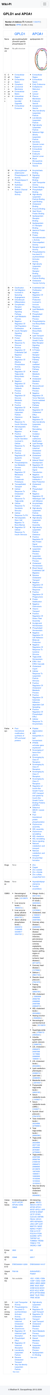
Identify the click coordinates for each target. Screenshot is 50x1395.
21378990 (36, 970)
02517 (32, 1257)
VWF (39, 1245)
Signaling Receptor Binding (35, 177)
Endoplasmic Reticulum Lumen (37, 89)
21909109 (36, 1161)
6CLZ (37, 1290)
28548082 (36, 1147)
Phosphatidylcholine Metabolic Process (21, 465)
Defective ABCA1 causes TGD (38, 810)
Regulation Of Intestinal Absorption (20, 1345)
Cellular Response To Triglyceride (20, 498)
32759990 (36, 1125)
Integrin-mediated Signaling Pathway (35, 365)
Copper (35, 867)
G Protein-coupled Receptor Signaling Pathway (36, 355)
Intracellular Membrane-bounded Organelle (19, 100)
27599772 (40, 1032)
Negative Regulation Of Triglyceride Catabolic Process (20, 386)
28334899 (36, 1013)
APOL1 (38, 1209)
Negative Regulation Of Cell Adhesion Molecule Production (37, 637)
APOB (32, 1207)
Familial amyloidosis (37, 887)
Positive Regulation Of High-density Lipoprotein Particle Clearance (20, 411)
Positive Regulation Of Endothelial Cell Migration (21, 351)
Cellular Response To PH (21, 514)
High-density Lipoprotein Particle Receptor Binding (37, 269)
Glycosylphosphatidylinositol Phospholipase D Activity (21, 174)
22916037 (37, 1082)
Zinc (34, 865)
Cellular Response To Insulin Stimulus (21, 421)
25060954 (37, 1018)
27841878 (36, 982)
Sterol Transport (38, 1335)
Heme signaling (38, 841)
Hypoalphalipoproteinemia (38, 882)
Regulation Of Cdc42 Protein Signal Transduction (37, 468)
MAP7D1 (33, 1226)
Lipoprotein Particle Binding (38, 277)
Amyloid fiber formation (37, 859)
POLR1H (33, 1233)
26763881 (36, 1149)
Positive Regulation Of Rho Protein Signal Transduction (37, 542)
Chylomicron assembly (37, 825)
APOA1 (37, 33)
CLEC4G (33, 1216)
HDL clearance (38, 836)
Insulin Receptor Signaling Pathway (21, 333)
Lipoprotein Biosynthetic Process (37, 558)
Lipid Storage (37, 443)
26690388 (36, 1135)
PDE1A (33, 1231)
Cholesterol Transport (36, 456)
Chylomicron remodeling (37, 832)
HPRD (18, 24)
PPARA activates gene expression (38, 745)
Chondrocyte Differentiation (20, 300)
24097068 (36, 919)
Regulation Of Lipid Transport (38, 1310)
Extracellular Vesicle (37, 164)
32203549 (36, 903)
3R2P (42, 1285)
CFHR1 (38, 1214)
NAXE (39, 1226)
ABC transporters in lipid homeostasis (37, 737)
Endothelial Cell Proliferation (38, 288)
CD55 (21, 1204)
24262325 (36, 927)
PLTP (38, 1231)
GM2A (14, 1207)
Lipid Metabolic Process (20, 317)
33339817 (18, 931)
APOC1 (38, 1207)
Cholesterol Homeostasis (37, 564)
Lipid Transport (38, 335)
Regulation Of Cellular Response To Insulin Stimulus (21, 531)
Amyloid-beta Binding (37, 171)
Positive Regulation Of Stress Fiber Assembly (37, 617)
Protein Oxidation (36, 432)
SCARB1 (33, 1236)
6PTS (32, 1292)
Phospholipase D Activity (21, 181)
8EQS (37, 1297)
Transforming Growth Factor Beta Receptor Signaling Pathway (37, 343)
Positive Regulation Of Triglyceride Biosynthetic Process (20, 374)
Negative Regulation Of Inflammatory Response (37, 586)
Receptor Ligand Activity (38, 248)
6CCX (32, 1290)
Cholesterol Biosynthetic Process (37, 330)
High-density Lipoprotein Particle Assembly (37, 521)
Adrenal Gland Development (37, 461)
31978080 (36, 910)
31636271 (37, 1099)
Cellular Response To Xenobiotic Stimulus (20, 507)
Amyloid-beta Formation (37, 504)
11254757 (36, 22)
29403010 (18, 927)
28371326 (36, 1145)
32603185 (36, 991)
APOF (32, 1209)
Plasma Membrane (36, 97)
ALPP (14, 1202)
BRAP (40, 1212)
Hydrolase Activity (18, 185)
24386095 (36, 1078)
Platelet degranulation (37, 729)
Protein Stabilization (37, 600)
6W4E (42, 1292)
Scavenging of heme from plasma (37, 752)
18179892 (36, 1054)
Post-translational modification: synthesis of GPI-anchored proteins (20, 734)
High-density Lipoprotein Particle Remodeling (37, 512)
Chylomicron (37, 146)
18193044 (36, 1181)
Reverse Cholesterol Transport (36, 577)
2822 (14, 1250)
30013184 (36, 895)
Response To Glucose (20, 343)
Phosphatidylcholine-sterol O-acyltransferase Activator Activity (38, 257)
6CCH (42, 1288)
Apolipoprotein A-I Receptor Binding (37, 225)
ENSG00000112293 (19, 1264)
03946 (14, 1257)
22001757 (18, 917)
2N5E (32, 1285)
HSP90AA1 (38, 1221)
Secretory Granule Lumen (38, 142)
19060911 (37, 915)
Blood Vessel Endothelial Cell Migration (38, 570)
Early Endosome (38, 84)
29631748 (36, 975)
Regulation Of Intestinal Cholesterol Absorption (37, 449)
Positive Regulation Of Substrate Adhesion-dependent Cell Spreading (38, 701)
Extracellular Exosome (19, 107)
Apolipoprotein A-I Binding (37, 1353)
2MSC (32, 1283)
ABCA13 (33, 1204)
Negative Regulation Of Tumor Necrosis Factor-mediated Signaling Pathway (38, 399)
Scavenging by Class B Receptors (38, 759)
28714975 (36, 963)
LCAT (41, 1224)
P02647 (33, 1273)
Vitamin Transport (36, 609)
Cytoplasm (19, 84)
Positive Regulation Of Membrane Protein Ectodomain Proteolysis (20, 475)
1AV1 (32, 1278)
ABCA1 (38, 1202)
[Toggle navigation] (44, 4)
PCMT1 (39, 1228)
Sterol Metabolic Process (38, 1332)
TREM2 (40, 1240)
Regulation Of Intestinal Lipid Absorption (20, 1333)
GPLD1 (20, 33)
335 (31, 1250)
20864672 (36, 1006)
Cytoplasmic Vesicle (37, 107)
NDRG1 (33, 1228)
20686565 (36, 917)
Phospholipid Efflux (37, 490)
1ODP (32, 1280)
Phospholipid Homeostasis (37, 629)
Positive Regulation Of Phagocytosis (37, 594)
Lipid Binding (37, 201)
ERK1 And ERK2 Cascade (38, 662)
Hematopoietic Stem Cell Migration (20, 429)
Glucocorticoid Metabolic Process (37, 388)
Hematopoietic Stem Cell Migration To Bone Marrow (20, 521)
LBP (36, 1224)
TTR (38, 1243)
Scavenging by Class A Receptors (38, 774)
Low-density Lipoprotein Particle (37, 120)
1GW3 (37, 1278)
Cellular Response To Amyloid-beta (37, 721)
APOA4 (15, 1204)
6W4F (32, 1295)
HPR (32, 1221)
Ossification (19, 287)
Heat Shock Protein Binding (38, 212)
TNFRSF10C (35, 1238)
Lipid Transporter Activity (38, 183)
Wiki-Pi (6, 4)
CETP (32, 1214)
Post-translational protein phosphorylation (38, 818)
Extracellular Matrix (19, 92)
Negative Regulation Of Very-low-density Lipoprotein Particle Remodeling (38, 423)
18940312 (18, 907)
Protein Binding (38, 187)
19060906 (37, 996)
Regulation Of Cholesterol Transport (37, 1316)
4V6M (32, 1288)
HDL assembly (38, 829)
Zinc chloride (37, 872)
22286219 (36, 1073)
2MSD (37, 1283)
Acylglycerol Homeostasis (37, 624)
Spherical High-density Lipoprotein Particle (38, 136)
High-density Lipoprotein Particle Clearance (37, 531)
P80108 (15, 1271)
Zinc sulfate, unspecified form (38, 875)
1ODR (43, 1280)
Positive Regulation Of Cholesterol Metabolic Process (37, 688)
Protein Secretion (18, 339)
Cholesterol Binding (36, 205)
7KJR (37, 1295)
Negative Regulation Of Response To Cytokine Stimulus (37, 649)
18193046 (36, 1178)
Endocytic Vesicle (36, 102)
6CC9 (37, 1288)
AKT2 (39, 1204)
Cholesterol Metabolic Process (36, 381)
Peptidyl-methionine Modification (37, 438)
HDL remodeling (38, 838)
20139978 (24, 898)
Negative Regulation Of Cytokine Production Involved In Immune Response (37, 299)
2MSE (43, 1283)
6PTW (37, 1292)
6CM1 (42, 1290)
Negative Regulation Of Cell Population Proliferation (20, 325)
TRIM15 (33, 1243)
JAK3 (32, 1224)
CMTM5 (40, 1216)
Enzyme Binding (38, 208)
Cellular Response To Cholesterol (20, 491)
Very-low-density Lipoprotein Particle (38, 113)
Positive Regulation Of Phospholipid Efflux (37, 713)
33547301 (18, 934)
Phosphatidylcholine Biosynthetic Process (38, 323)
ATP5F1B (33, 1212)
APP (43, 1209)
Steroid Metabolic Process (36, 374)
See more (16, 1372)
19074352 (36, 1171)
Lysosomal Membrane (19, 87)
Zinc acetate (37, 869)
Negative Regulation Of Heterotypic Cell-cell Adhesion (38, 497)
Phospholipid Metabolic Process (37, 316)
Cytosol (35, 94)
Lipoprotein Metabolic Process (36, 551)
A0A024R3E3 (35, 1271)
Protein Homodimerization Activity (38, 237)
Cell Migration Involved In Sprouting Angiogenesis (20, 293)
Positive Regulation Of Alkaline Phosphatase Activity (20, 362)
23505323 (36, 1034)
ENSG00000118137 (37, 1264)
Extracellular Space (19, 80)
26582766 (36, 998)
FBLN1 (32, 1219)
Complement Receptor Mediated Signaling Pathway (19, 309)
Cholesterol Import (36, 667)
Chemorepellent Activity (38, 243)
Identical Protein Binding (38, 231)
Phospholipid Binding (37, 190)
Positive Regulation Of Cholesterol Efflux (37, 411)
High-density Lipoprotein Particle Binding (38, 196)
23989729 (37, 1044)
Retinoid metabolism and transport (38, 845)
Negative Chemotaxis (37, 605)
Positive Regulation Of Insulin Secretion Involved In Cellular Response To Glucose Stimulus (21, 442)
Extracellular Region (19, 75)
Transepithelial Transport (20, 485)
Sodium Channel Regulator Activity (21, 192)
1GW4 (42, 1278)
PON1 (39, 1233)
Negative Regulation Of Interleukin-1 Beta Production (38, 478)
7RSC (42, 1295)
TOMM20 (33, 1240)
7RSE (32, 1297)
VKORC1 (33, 1245)
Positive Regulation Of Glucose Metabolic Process (20, 398)
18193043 (36, 1183)
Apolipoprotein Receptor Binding (37, 218)
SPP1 (39, 1236)
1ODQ (37, 1280)
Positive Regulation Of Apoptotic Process (20, 456)
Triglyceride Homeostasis (37, 657)
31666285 (18, 929)
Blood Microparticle (37, 159)
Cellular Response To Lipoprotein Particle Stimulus (37, 676)
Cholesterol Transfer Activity (38, 281)
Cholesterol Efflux (36, 485)
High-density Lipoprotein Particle (37, 127)
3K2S (37, 1285)
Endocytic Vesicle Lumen (38, 154)
